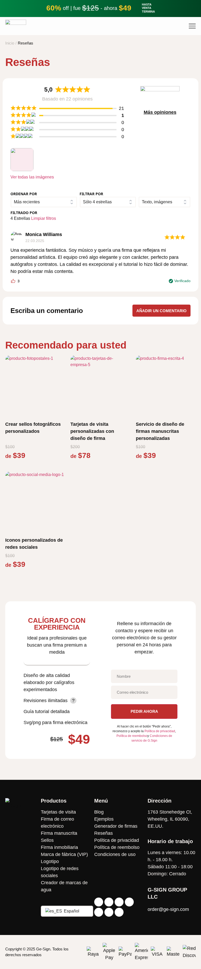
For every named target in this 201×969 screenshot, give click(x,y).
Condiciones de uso (115, 854)
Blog (99, 812)
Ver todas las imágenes (32, 177)
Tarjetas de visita (58, 812)
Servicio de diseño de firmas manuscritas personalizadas (160, 431)
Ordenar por (23, 193)
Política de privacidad (159, 731)
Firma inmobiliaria (59, 847)
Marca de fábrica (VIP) (64, 854)
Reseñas (103, 833)
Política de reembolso (131, 736)
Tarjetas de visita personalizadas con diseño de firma (92, 431)
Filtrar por (91, 193)
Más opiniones (160, 112)
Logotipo (50, 861)
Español (71, 911)
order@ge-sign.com (168, 909)
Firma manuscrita (59, 833)
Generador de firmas (115, 826)
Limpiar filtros (43, 218)
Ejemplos (104, 819)
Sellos (47, 840)
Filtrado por (23, 212)
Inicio (9, 43)
